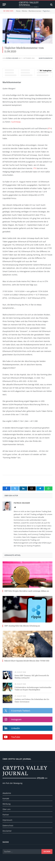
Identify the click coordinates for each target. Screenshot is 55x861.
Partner (6, 814)
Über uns (6, 809)
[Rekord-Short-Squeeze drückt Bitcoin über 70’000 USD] (27, 644)
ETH (49, 128)
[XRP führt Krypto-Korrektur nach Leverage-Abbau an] (27, 574)
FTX (34, 168)
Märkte (24, 11)
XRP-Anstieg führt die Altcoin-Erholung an (22, 626)
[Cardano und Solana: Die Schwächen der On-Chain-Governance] (7, 699)
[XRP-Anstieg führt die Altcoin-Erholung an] (27, 609)
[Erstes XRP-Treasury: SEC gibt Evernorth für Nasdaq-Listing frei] (7, 675)
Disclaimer (7, 831)
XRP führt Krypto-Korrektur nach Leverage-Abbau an (26, 591)
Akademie (7, 793)
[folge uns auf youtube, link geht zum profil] (27, 737)
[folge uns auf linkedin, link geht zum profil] (27, 728)
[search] (51, 4)
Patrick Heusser (12, 58)
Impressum (7, 820)
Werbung (6, 804)
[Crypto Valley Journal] (29, 4)
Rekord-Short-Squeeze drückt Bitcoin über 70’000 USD (26, 660)
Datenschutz (8, 825)
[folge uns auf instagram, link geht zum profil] (27, 719)
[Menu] (4, 4)
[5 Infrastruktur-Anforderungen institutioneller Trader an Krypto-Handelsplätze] (7, 687)
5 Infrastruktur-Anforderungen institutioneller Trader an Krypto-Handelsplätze (33, 688)
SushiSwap (16, 122)
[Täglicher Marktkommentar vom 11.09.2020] (27, 31)
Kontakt (6, 798)
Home (18, 11)
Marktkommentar (35, 11)
